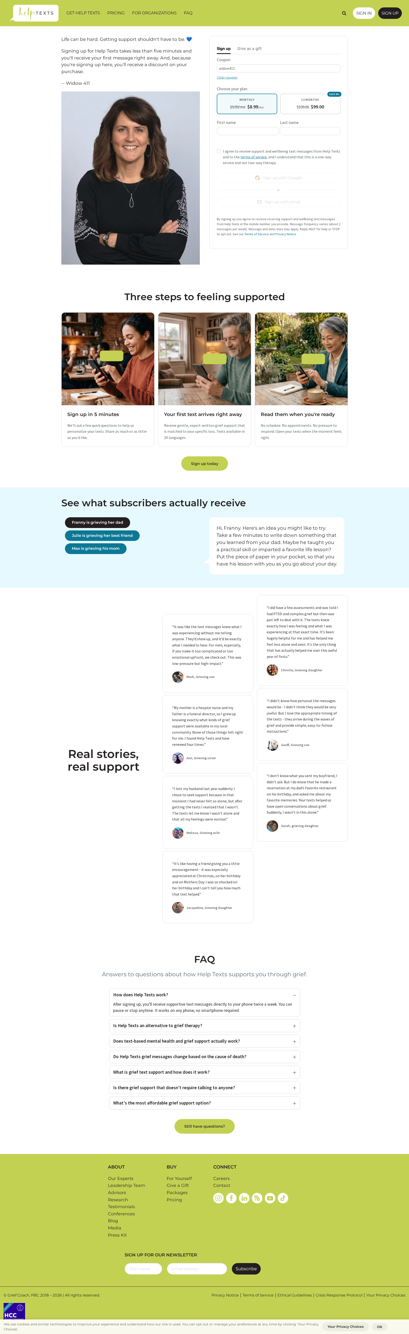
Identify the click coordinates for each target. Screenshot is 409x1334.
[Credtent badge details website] (14, 1313)
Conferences (121, 1214)
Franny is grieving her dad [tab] (97, 522)
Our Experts (120, 1178)
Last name (289, 122)
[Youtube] (270, 1198)
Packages (177, 1192)
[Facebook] (231, 1198)
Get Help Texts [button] (83, 13)
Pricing (116, 13)
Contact (221, 1185)
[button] (204, 994)
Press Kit (117, 1235)
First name (226, 122)
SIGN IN (364, 13)
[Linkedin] (244, 1198)
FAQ (188, 13)
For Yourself (179, 1178)
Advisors (117, 1192)
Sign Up (390, 13)
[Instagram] (218, 1198)
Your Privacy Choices (385, 1295)
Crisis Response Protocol (339, 1295)
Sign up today (204, 463)
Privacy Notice (286, 234)
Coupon (223, 59)
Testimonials (121, 1206)
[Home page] (34, 13)
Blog (113, 1220)
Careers (221, 1178)
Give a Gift (178, 1185)
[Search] (344, 13)
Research (118, 1199)
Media (114, 1228)
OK (379, 1327)
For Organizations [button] (154, 13)
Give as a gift (249, 48)
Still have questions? (204, 1126)
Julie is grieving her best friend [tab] (102, 535)
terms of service (253, 157)
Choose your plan (232, 88)
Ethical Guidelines (294, 1295)
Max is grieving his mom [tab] (96, 548)
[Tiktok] (283, 1198)
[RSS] (257, 1198)
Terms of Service (256, 234)
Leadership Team (126, 1185)
